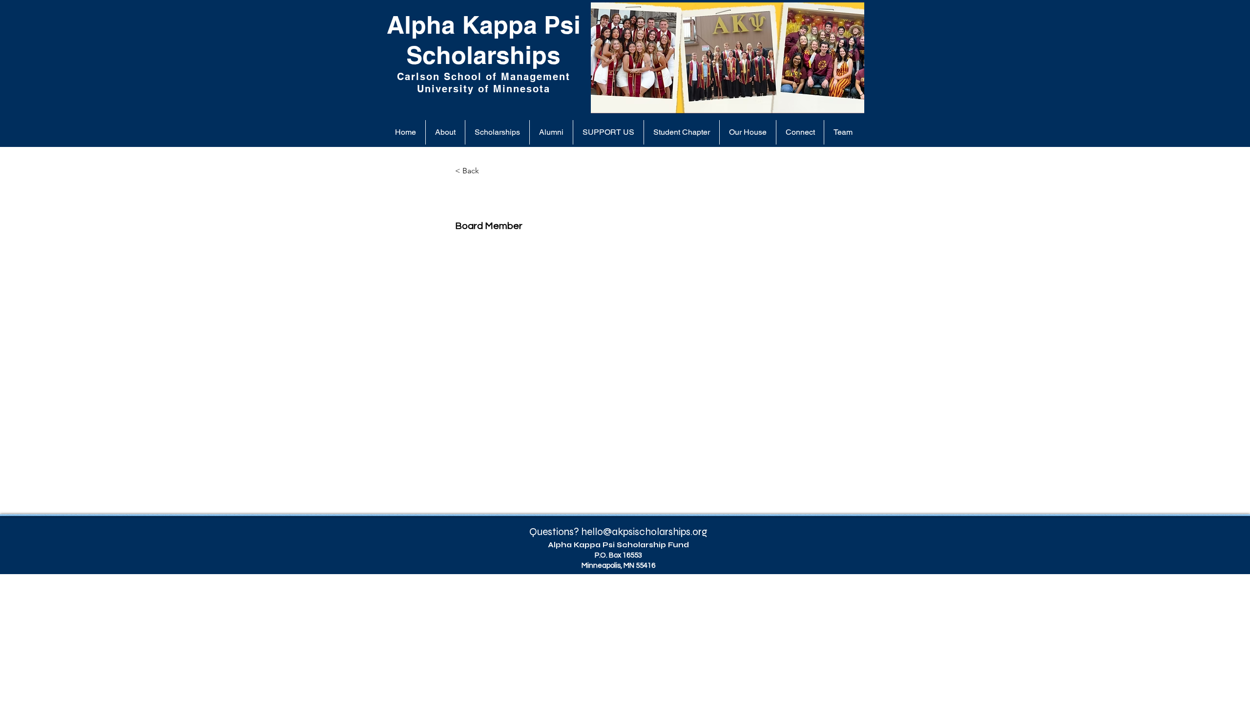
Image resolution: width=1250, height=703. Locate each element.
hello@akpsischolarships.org (644, 532)
